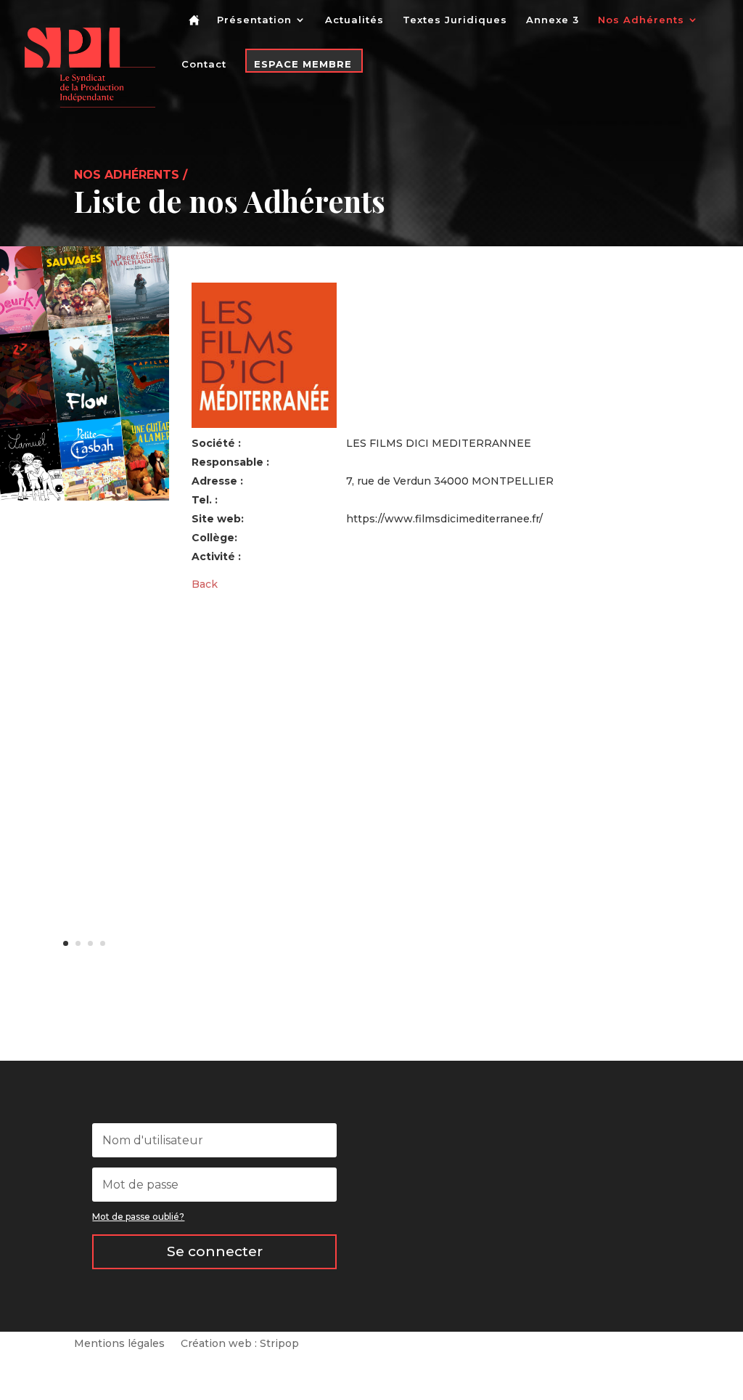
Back (205, 584)
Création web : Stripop (240, 1344)
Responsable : (230, 462)
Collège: (214, 537)
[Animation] (84, 496)
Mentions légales (119, 1344)
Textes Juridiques (455, 20)
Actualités (354, 20)
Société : (216, 443)
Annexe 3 (552, 20)
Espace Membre (303, 64)
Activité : (216, 556)
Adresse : (217, 480)
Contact (203, 64)
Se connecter (215, 1251)
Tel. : (205, 499)
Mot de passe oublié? (138, 1216)
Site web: (218, 518)
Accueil (197, 32)
